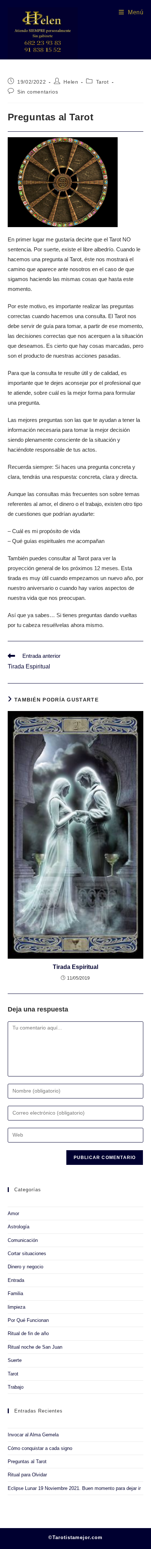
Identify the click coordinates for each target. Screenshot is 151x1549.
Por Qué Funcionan (28, 1320)
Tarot (102, 82)
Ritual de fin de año (28, 1333)
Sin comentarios (37, 92)
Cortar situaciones (27, 1253)
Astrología (18, 1226)
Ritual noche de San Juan (35, 1347)
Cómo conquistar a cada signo (40, 1448)
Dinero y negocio (25, 1266)
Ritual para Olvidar (27, 1474)
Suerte (15, 1360)
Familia (15, 1293)
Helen (70, 82)
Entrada (16, 1280)
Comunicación (23, 1240)
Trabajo (15, 1387)
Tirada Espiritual (75, 967)
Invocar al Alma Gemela (33, 1434)
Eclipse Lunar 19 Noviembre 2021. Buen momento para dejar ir (74, 1488)
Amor (13, 1213)
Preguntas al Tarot (27, 1461)
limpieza (16, 1307)
